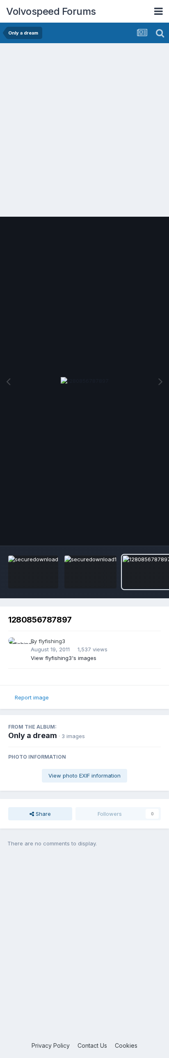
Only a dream (32, 735)
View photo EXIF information (84, 775)
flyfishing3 (52, 641)
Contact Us (92, 1045)
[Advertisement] (84, 132)
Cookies (126, 1045)
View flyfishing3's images (63, 658)
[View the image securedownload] (33, 572)
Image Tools (135, 531)
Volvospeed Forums (51, 11)
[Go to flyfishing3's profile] (17, 646)
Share (42, 813)
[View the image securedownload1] (90, 572)
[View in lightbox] (85, 381)
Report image (32, 697)
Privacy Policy (51, 1045)
